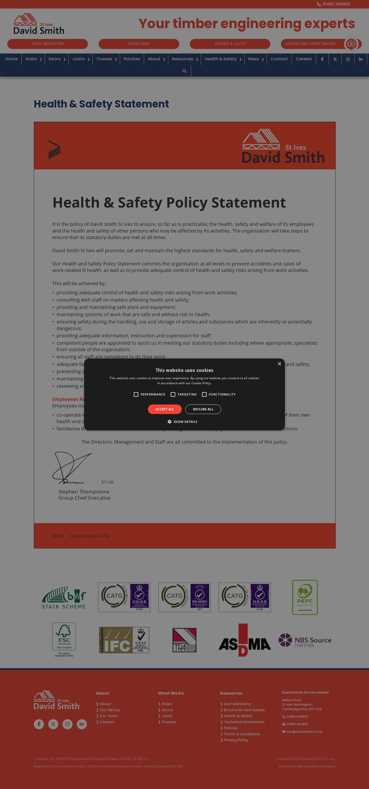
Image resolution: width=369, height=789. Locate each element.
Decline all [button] (203, 409)
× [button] (279, 364)
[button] (184, 421)
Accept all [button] (164, 409)
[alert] (184, 394)
